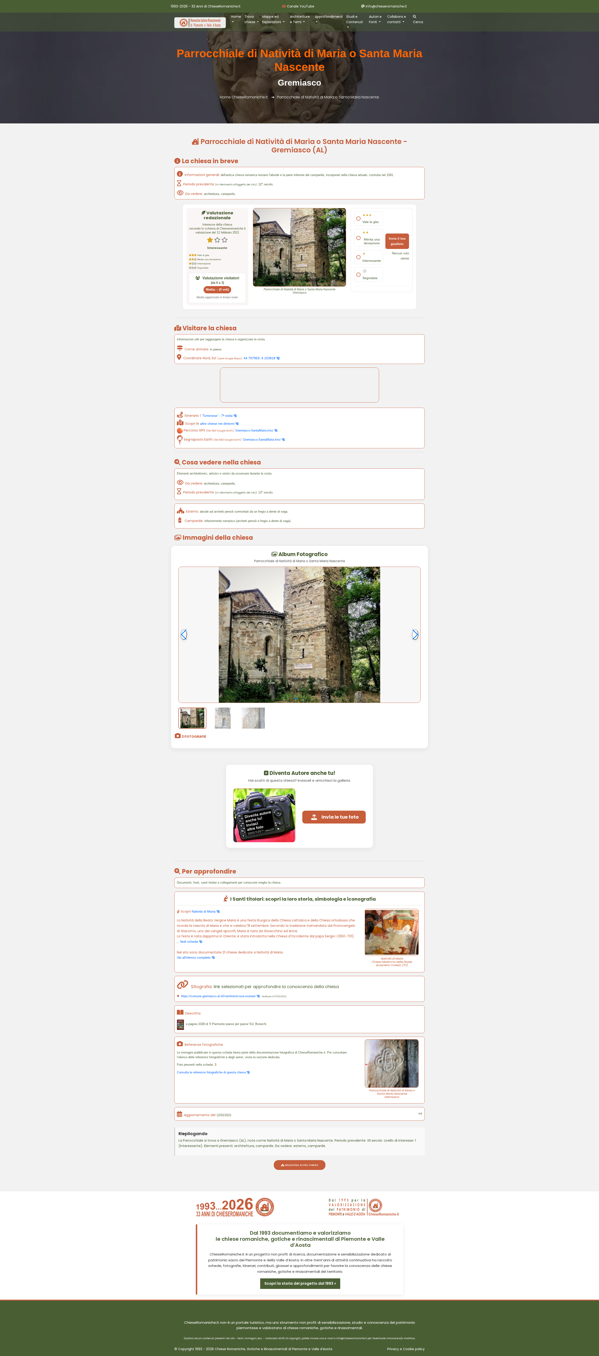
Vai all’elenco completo (194, 957)
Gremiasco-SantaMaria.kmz (254, 430)
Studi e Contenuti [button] (354, 19)
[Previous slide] (184, 634)
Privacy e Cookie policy (406, 1349)
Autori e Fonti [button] (375, 19)
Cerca (418, 22)
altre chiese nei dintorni (217, 423)
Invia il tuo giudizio (397, 241)
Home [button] (236, 16)
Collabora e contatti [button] (396, 19)
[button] (296, 698)
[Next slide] (415, 634)
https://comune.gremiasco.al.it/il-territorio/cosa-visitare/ (218, 996)
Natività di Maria (204, 911)
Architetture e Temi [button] (300, 19)
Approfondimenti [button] (329, 16)
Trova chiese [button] (250, 19)
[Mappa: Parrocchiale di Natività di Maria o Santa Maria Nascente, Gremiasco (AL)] (299, 385)
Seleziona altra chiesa (301, 1165)
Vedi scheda (189, 941)
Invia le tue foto (340, 817)
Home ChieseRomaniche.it (244, 97)
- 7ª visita (218, 415)
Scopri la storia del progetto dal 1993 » (300, 1283)
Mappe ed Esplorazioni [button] (272, 19)
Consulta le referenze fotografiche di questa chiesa (212, 1072)
